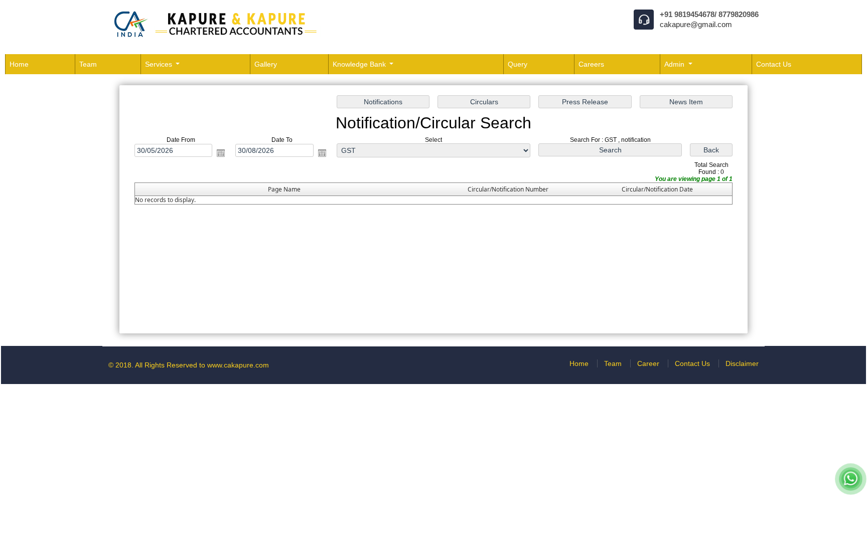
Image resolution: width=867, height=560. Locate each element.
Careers (591, 64)
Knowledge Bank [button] (360, 64)
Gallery (265, 64)
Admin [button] (675, 64)
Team (88, 64)
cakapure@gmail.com (696, 24)
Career (648, 363)
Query (517, 64)
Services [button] (159, 64)
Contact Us (773, 64)
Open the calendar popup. (220, 152)
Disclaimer (742, 363)
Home (19, 64)
